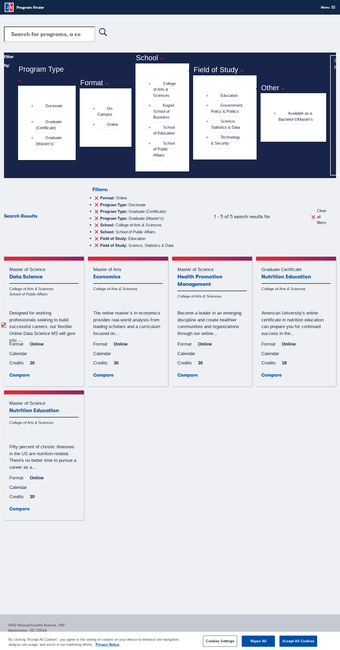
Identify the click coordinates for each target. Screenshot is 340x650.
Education (229, 95)
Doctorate (53, 106)
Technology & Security (225, 140)
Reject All (258, 641)
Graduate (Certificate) (49, 124)
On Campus (104, 111)
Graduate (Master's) (49, 140)
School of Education (164, 130)
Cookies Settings (220, 641)
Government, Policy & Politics (227, 108)
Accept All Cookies (298, 641)
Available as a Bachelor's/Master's (295, 116)
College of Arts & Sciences (164, 89)
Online (112, 124)
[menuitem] (49, 109)
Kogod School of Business (163, 111)
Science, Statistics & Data (225, 124)
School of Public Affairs (164, 149)
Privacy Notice (107, 645)
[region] (170, 641)
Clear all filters (321, 216)
